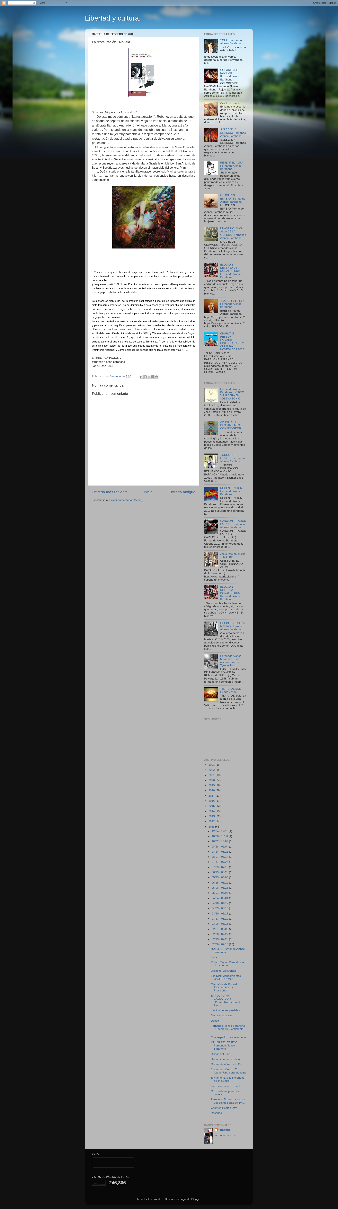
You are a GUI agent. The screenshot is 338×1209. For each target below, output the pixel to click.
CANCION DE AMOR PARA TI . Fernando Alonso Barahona (233, 524)
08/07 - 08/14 (220, 856)
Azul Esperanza (230, 103)
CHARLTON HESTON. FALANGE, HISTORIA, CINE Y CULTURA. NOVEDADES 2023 (232, 341)
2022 (212, 769)
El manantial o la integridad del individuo (228, 1079)
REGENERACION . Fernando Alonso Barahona (232, 491)
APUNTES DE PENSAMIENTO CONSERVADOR (230, 425)
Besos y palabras (221, 1015)
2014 (212, 811)
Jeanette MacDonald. (224, 970)
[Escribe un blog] (145, 377)
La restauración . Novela (226, 1086)
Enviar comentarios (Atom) (125, 500)
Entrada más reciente (110, 492)
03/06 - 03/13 (220, 923)
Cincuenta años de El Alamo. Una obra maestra (228, 1071)
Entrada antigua (182, 492)
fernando (224, 1129)
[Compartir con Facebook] (153, 377)
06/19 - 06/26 (220, 872)
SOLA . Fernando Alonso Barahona (231, 42)
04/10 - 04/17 (220, 903)
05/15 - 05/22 (220, 882)
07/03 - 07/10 (220, 867)
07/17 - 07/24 (220, 861)
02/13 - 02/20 (220, 939)
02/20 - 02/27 (220, 934)
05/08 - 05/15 (220, 887)
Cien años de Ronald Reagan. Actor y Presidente (224, 987)
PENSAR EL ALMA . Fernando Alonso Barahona (232, 165)
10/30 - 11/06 (220, 836)
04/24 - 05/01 (220, 898)
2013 (212, 816)
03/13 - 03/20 (220, 918)
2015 (212, 805)
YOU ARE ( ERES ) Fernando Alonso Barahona (232, 303)
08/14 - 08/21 (220, 851)
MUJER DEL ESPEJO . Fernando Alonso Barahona (225, 1045)
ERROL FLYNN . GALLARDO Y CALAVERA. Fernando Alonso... (226, 1000)
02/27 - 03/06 (220, 929)
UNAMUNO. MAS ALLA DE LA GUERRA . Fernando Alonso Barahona (233, 233)
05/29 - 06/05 (220, 877)
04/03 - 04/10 (220, 908)
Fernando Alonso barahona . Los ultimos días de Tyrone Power (230, 660)
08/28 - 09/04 (220, 846)
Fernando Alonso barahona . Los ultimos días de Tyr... (228, 1101)
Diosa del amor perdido (225, 1059)
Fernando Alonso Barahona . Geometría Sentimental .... (228, 1029)
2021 (212, 775)
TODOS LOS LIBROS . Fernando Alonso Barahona (232, 458)
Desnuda (216, 1112)
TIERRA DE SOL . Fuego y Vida (231, 690)
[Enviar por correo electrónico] (142, 377)
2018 (212, 790)
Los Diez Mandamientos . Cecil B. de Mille (226, 977)
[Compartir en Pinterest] (156, 377)
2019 (212, 785)
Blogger (196, 1199)
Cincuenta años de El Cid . (227, 1064)
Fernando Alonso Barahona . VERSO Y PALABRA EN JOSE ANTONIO (232, 394)
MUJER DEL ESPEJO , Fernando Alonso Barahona (232, 198)
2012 (212, 821)
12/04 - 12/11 (220, 831)
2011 (212, 826)
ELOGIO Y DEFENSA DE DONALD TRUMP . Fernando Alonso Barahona (232, 271)
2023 (212, 764)
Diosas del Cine (220, 1054)
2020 (212, 780)
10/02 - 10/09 (220, 841)
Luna (214, 957)
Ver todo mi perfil (225, 1135)
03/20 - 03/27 (220, 913)
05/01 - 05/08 (220, 892)
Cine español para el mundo (228, 1037)
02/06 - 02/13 (220, 944)
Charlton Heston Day (224, 1107)
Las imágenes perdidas (225, 1010)
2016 (212, 800)
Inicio (148, 492)
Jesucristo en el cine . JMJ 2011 (232, 555)
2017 (212, 795)
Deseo (215, 1020)
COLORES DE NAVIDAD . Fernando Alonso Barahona (230, 75)
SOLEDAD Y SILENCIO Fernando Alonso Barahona (233, 132)
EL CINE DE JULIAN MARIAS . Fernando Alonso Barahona (232, 626)
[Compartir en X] (149, 377)
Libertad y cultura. (113, 18)
